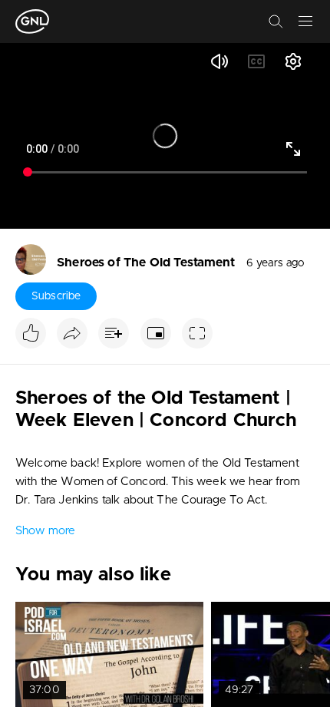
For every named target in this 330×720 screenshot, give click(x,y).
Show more (45, 531)
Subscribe (56, 296)
